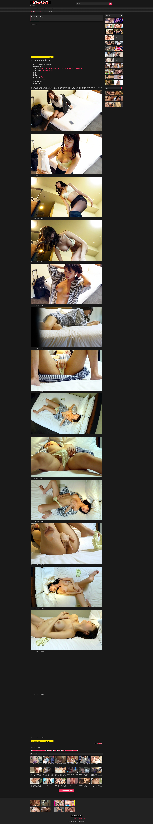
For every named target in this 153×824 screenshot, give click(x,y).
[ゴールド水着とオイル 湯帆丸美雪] (118, 82)
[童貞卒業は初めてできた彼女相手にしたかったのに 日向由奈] (109, 60)
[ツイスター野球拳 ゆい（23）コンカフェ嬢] (70, 803)
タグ (46, 8)
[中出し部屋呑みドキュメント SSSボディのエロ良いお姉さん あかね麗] (118, 65)
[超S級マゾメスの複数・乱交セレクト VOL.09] (109, 93)
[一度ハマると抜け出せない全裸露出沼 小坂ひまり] (118, 20)
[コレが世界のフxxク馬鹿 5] (109, 31)
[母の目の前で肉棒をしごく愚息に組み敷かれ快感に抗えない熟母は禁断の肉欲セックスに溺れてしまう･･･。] (109, 98)
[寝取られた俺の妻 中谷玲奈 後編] (59, 803)
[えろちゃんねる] (40, 3)
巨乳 (62, 68)
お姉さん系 (48, 68)
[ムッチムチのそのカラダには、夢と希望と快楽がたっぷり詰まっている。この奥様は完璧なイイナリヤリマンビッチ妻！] (109, 20)
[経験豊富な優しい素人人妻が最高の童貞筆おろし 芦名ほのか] (109, 37)
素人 (41, 68)
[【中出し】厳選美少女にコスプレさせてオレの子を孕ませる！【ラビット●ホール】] (118, 77)
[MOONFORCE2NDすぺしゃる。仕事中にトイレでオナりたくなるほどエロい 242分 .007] (35, 809)
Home (34, 8)
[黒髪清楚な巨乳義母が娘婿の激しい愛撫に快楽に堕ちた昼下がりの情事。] (118, 43)
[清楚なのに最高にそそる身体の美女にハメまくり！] (46, 803)
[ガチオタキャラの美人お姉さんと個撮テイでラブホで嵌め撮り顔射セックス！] (118, 93)
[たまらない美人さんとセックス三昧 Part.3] (109, 43)
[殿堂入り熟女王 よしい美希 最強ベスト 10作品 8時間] (109, 71)
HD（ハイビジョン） (38, 11)
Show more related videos (66, 790)
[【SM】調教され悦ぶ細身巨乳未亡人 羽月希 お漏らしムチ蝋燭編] (46, 809)
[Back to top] (149, 820)
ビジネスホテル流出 (47, 71)
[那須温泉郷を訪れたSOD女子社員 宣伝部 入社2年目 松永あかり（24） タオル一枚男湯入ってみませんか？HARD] (109, 48)
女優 (52, 8)
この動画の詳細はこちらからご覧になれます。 (42, 57)
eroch (35, 745)
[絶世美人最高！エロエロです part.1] (118, 71)
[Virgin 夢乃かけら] (109, 26)
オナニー (56, 68)
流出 (66, 68)
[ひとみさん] (109, 82)
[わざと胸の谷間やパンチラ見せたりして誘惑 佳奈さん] (109, 77)
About (35, 19)
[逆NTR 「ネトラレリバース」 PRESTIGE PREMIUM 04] (109, 65)
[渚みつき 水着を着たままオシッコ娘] (59, 809)
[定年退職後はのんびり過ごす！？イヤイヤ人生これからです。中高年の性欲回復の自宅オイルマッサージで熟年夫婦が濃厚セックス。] (118, 98)
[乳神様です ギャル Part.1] (35, 803)
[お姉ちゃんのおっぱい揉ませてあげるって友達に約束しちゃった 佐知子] (109, 54)
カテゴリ (40, 8)
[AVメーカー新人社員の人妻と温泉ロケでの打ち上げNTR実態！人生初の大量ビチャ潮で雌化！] (109, 104)
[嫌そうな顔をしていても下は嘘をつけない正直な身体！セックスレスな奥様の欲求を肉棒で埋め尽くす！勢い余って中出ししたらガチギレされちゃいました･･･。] (118, 54)
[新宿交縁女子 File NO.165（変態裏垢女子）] (118, 31)
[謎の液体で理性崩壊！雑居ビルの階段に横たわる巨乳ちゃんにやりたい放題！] (118, 104)
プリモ (42, 77)
